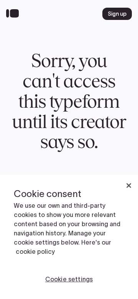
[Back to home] (14, 13)
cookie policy (35, 251)
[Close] (128, 185)
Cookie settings (69, 279)
